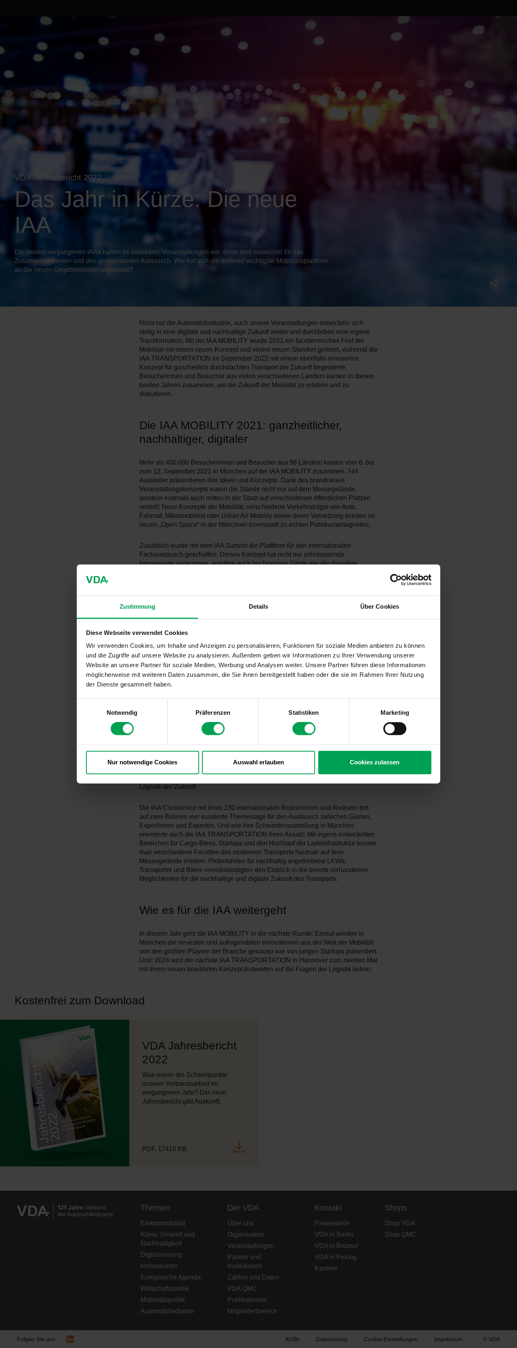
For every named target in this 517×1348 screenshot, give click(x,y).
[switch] (213, 728)
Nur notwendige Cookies (142, 762)
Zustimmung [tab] (138, 606)
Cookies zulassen (374, 762)
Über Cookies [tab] (379, 606)
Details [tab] (259, 606)
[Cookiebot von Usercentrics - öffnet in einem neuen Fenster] (396, 580)
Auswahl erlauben (258, 762)
